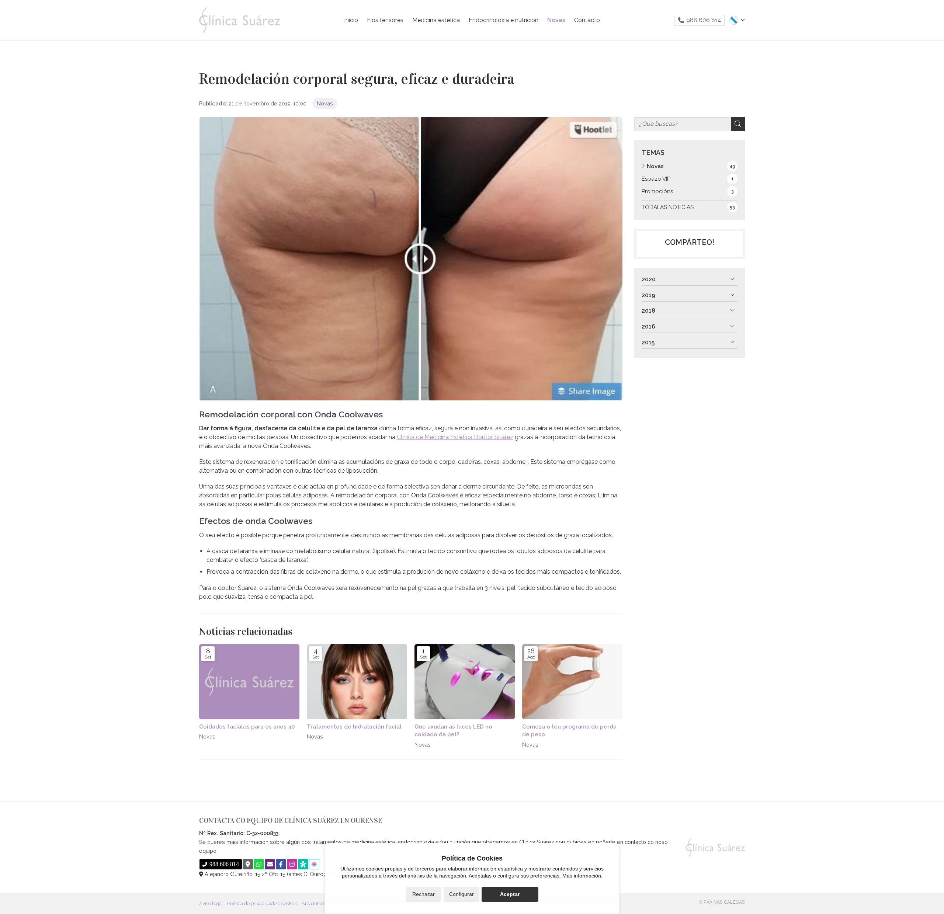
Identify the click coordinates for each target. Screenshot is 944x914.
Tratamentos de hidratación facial (354, 726)
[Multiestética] (314, 864)
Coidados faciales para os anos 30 (247, 726)
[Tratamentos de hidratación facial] (357, 681)
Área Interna (315, 903)
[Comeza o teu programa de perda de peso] (572, 681)
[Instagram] (292, 864)
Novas (325, 103)
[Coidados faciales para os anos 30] (249, 681)
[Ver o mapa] (248, 864)
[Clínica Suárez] (239, 20)
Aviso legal (211, 903)
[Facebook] (281, 864)
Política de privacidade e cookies (262, 903)
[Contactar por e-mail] (270, 864)
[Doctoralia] (303, 864)
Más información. (582, 876)
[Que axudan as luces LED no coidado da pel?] (464, 681)
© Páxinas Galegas (722, 902)
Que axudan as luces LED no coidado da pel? (453, 730)
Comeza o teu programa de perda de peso (569, 730)
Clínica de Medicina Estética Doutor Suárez (455, 437)
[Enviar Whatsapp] (259, 864)
